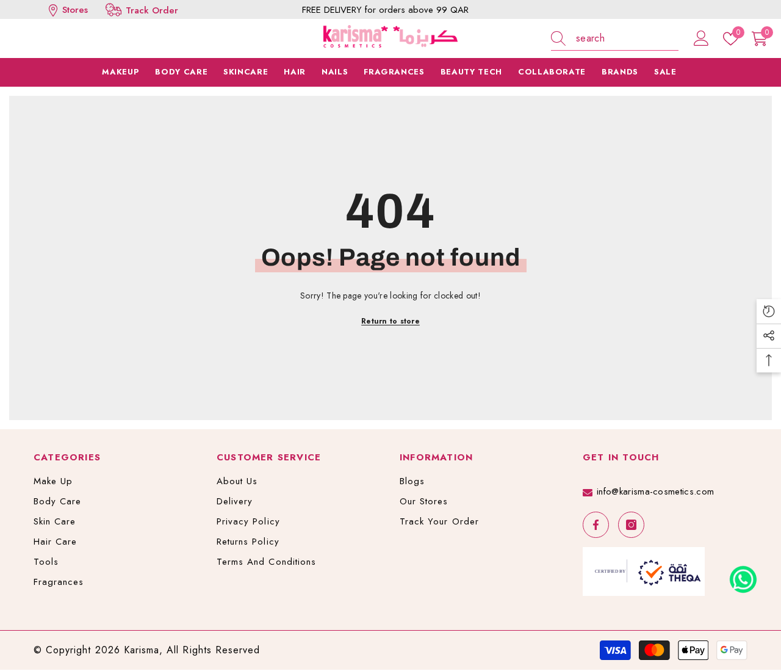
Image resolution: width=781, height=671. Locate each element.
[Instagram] (631, 525)
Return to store (390, 321)
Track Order (152, 10)
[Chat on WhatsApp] (743, 575)
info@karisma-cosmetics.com (655, 491)
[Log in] (701, 38)
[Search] (614, 39)
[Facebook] (596, 525)
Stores (73, 9)
